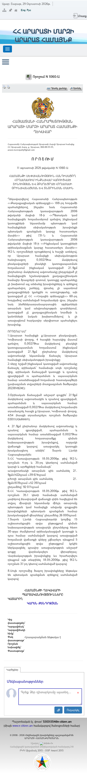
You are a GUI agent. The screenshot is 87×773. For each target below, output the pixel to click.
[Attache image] (58, 710)
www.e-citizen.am (23, 725)
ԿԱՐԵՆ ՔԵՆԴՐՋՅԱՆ (42, 603)
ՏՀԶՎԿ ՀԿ (48, 743)
